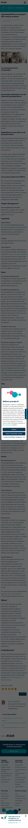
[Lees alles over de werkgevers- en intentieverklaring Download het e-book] (1, 817)
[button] (26, 414)
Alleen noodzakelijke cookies (14, 433)
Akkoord (14, 429)
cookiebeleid (8, 425)
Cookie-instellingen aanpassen (13, 437)
